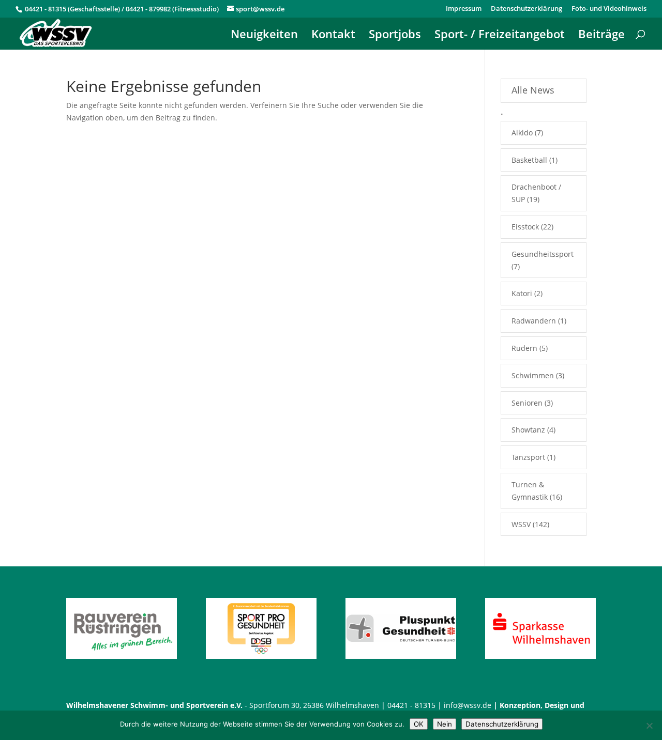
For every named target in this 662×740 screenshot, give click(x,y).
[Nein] (649, 725)
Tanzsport (528, 457)
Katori (521, 293)
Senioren (527, 403)
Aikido (522, 132)
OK (419, 724)
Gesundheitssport (542, 254)
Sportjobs (395, 35)
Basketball (529, 160)
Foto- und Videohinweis (608, 9)
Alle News (532, 90)
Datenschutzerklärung (526, 9)
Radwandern (533, 321)
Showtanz (528, 430)
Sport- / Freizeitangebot (499, 35)
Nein (444, 724)
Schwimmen (532, 375)
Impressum (464, 9)
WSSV (521, 524)
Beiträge (601, 35)
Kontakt (333, 35)
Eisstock (525, 227)
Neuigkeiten (264, 35)
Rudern (524, 348)
